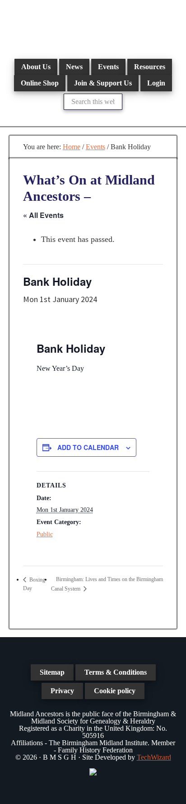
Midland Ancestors (93, 27)
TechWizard (154, 757)
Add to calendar (88, 447)
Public (45, 534)
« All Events (43, 215)
